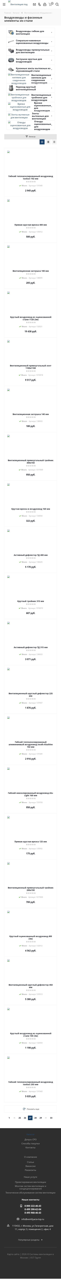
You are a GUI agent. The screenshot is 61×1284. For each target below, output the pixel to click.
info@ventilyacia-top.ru (32, 1219)
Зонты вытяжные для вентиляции (40, 116)
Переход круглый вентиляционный (26, 88)
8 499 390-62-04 (33, 1209)
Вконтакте (23, 1268)
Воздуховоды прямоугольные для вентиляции (33, 51)
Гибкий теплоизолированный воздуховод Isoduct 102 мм (30, 177)
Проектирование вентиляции (30, 1182)
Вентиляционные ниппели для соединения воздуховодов (41, 79)
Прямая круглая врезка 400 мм (30, 225)
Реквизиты (30, 1170)
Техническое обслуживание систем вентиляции (30, 1192)
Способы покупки (30, 1143)
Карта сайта (13, 1254)
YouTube (37, 1268)
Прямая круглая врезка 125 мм (30, 841)
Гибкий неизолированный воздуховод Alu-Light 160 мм (30, 794)
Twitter (30, 1268)
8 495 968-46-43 (33, 1212)
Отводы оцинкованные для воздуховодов (42, 125)
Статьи (30, 1162)
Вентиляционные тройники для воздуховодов (41, 97)
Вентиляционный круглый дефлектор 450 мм (31, 986)
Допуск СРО (31, 1139)
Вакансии (31, 1166)
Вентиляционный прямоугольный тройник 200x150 (30, 888)
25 (20, 1117)
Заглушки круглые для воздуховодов (29, 60)
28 (35, 1117)
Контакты (30, 1147)
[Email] (34, 4)
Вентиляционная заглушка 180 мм (31, 271)
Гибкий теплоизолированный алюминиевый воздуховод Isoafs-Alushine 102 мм (31, 744)
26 (25, 1117)
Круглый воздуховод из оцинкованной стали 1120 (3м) (30, 318)
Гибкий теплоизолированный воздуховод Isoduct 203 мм (30, 1083)
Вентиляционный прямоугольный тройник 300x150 (30, 461)
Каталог (30, 1134)
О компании (30, 1156)
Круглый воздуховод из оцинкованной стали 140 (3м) (30, 1034)
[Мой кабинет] (44, 4)
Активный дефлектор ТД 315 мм (31, 647)
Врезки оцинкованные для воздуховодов (42, 106)
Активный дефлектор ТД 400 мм (31, 555)
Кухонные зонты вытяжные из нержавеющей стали (33, 69)
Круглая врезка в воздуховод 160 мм (30, 509)
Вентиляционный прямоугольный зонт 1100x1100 (30, 366)
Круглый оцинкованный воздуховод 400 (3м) (30, 937)
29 (41, 1117)
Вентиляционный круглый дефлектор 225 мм (31, 694)
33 (51, 1117)
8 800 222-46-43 (33, 1205)
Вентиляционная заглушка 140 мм (31, 414)
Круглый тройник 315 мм (30, 601)
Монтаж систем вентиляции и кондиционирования (30, 1187)
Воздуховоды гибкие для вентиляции (30, 32)
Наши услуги (30, 1176)
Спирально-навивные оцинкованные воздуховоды (32, 41)
